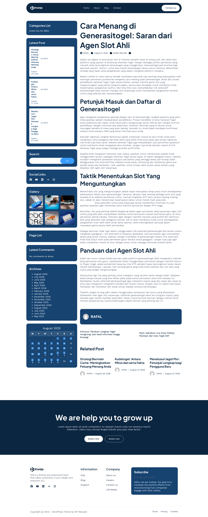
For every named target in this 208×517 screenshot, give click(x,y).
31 (71, 361)
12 (39, 348)
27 (45, 360)
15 (58, 348)
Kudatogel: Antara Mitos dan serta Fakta (34, 89)
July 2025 (39, 310)
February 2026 (41, 291)
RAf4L (86, 53)
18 (32, 354)
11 (32, 348)
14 (51, 348)
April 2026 (39, 285)
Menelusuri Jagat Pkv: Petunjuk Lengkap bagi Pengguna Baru (35, 122)
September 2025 (43, 305)
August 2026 (40, 274)
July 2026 (39, 277)
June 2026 (39, 279)
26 (38, 360)
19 (39, 354)
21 (51, 354)
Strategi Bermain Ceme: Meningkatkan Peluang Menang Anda (35, 58)
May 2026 (39, 282)
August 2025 (40, 308)
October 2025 (41, 302)
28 (51, 360)
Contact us (171, 8)
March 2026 (40, 288)
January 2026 (41, 294)
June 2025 (39, 313)
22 (57, 353)
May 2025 (39, 316)
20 (45, 353)
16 (64, 348)
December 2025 (42, 296)
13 (45, 348)
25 (32, 360)
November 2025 (42, 299)
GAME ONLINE (36, 31)
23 (64, 353)
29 (57, 360)
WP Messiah (81, 511)
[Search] (67, 161)
